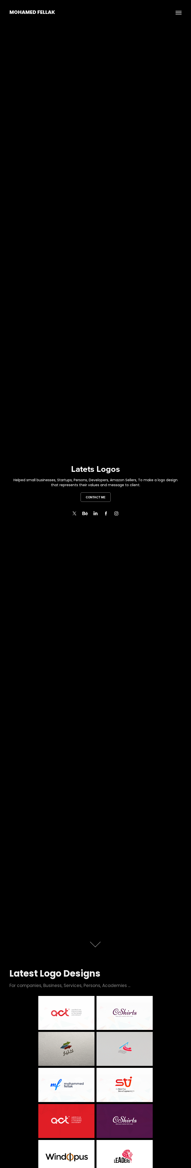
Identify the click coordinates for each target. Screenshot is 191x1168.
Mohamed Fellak (32, 12)
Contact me (95, 497)
